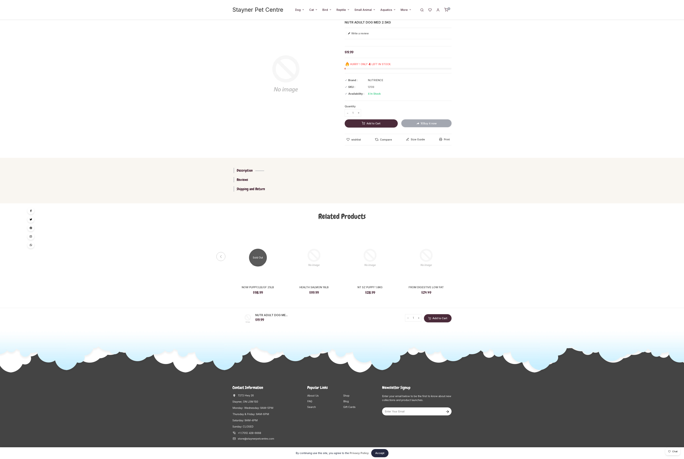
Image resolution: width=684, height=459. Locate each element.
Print (446, 139)
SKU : (351, 87)
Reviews (242, 179)
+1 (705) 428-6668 (249, 433)
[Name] (447, 411)
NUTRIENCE (375, 80)
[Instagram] (30, 236)
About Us (313, 395)
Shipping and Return (251, 189)
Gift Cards (349, 407)
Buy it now (430, 123)
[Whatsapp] (30, 245)
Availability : (356, 93)
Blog (346, 401)
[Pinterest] (30, 228)
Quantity (350, 106)
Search (311, 407)
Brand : (352, 80)
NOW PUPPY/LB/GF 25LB (258, 287)
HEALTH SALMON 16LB (314, 287)
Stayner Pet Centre (257, 9)
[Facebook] (30, 210)
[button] (457, 256)
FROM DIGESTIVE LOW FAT (426, 287)
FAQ (309, 401)
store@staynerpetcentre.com (256, 438)
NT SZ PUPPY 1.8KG (370, 287)
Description (245, 170)
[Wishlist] (430, 9)
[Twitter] (30, 219)
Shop (346, 395)
